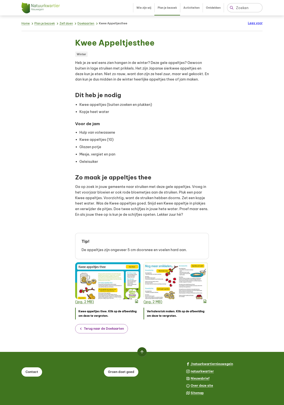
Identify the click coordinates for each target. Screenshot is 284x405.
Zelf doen (66, 23)
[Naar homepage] (40, 7)
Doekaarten (85, 23)
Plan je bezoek (44, 23)
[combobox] (245, 7)
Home (25, 23)
